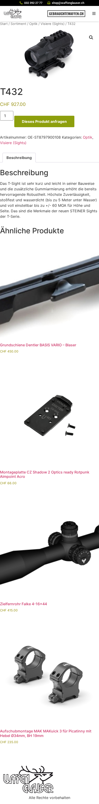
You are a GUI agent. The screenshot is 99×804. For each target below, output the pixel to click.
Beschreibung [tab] (19, 157)
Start (4, 24)
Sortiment (18, 24)
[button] (94, 14)
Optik (33, 24)
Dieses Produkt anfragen (44, 121)
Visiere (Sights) (52, 24)
